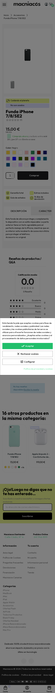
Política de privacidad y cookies (38, 369)
